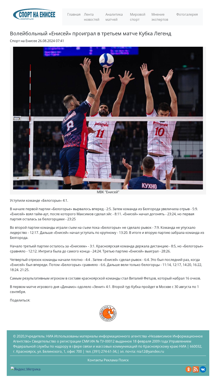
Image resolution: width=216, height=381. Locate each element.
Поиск (124, 360)
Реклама (111, 360)
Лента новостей (91, 17)
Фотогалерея (187, 14)
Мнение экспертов (159, 17)
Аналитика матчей (114, 17)
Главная (74, 14)
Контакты (95, 360)
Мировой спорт (137, 17)
